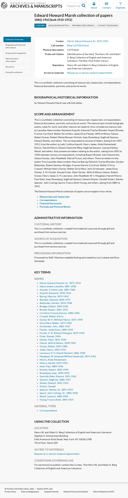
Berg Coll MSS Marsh (78, 45)
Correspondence (48, 200)
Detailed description (58, 25)
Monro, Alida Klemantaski (53, 359)
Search (83, 6)
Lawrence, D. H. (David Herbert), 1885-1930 (62, 353)
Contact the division (108, 25)
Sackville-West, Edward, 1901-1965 (58, 376)
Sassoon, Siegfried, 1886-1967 (55, 379)
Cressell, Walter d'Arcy (52, 316)
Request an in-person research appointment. (90, 72)
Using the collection (14, 72)
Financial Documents (51, 203)
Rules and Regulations (30, 492)
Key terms (10, 67)
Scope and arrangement (16, 53)
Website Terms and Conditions (76, 492)
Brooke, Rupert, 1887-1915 (54, 309)
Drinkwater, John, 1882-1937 (55, 326)
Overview (40, 25)
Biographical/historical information (16, 46)
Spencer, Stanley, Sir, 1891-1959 (56, 389)
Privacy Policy (10, 492)
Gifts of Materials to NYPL (103, 492)
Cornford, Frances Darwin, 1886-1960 (60, 313)
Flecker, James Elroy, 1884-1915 (56, 329)
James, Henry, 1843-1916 (53, 349)
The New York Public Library (17, 489)
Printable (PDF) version (83, 25)
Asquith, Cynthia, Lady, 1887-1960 (57, 289)
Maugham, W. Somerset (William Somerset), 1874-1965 (68, 356)
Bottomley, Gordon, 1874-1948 (56, 303)
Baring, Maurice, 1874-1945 (54, 296)
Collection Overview (14, 39)
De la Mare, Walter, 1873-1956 (56, 323)
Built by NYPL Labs (45, 489)
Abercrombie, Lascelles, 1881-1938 (58, 286)
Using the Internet (51, 492)
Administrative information (12, 59)
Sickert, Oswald (48, 386)
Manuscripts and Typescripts (55, 196)
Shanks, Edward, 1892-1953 (54, 383)
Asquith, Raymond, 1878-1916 (55, 293)
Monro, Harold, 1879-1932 (54, 363)
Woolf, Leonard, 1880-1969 (54, 396)
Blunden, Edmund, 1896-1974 (55, 299)
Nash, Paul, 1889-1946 (51, 366)
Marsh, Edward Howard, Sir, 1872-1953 (87, 41)
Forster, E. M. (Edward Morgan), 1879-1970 (62, 333)
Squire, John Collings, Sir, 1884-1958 (59, 393)
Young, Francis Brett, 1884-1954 (56, 399)
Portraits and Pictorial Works (55, 206)
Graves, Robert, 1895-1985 (54, 346)
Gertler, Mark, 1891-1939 (53, 339)
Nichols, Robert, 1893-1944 (54, 369)
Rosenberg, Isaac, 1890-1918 (54, 373)
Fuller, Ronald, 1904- (50, 336)
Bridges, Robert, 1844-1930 (54, 306)
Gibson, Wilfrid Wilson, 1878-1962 (58, 343)
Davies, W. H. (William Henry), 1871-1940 (61, 319)
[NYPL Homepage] (4, 5)
